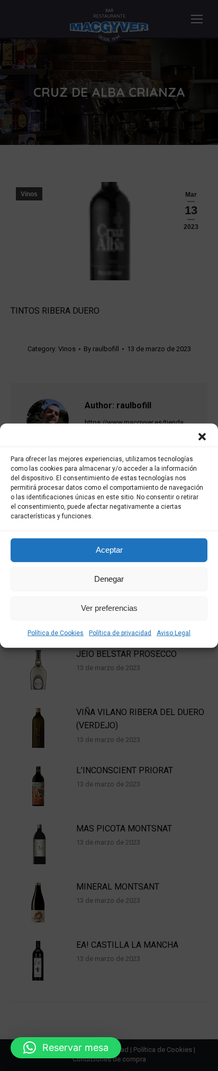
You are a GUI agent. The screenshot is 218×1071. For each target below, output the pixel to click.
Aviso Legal (173, 632)
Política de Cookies (56, 632)
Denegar (109, 578)
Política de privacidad (120, 632)
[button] (202, 436)
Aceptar (109, 549)
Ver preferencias (109, 607)
